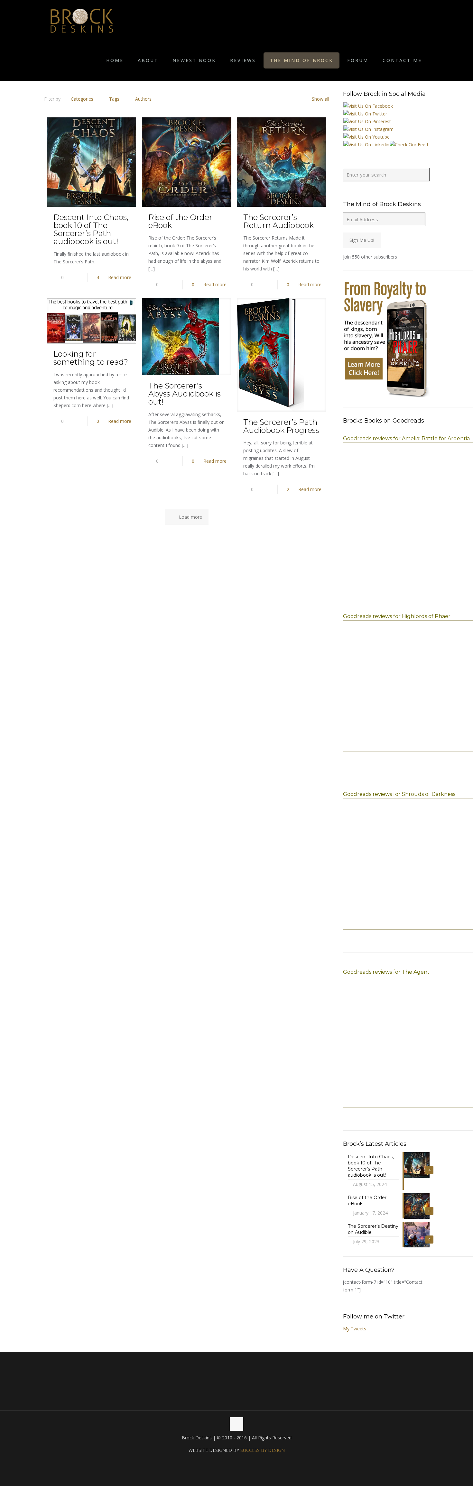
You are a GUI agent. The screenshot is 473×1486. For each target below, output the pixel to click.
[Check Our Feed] (408, 144)
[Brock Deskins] (82, 20)
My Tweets (354, 1329)
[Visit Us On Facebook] (368, 106)
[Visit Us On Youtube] (366, 137)
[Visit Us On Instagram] (368, 129)
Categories (82, 99)
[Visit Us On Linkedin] (366, 144)
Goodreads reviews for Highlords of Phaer (396, 616)
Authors (143, 99)
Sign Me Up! (361, 240)
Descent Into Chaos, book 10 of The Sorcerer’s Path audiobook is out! (90, 229)
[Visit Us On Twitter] (365, 114)
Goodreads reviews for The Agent (386, 972)
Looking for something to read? (90, 358)
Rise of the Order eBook (180, 221)
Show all (320, 99)
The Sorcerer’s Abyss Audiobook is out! (184, 393)
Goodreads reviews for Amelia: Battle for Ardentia (406, 438)
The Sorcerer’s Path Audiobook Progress (281, 426)
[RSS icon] (243, 1462)
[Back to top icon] (236, 1424)
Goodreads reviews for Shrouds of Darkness (399, 794)
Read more (119, 277)
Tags (114, 99)
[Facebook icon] (229, 1462)
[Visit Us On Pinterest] (367, 121)
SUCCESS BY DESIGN (262, 1450)
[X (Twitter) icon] (236, 1462)
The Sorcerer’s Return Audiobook (278, 221)
